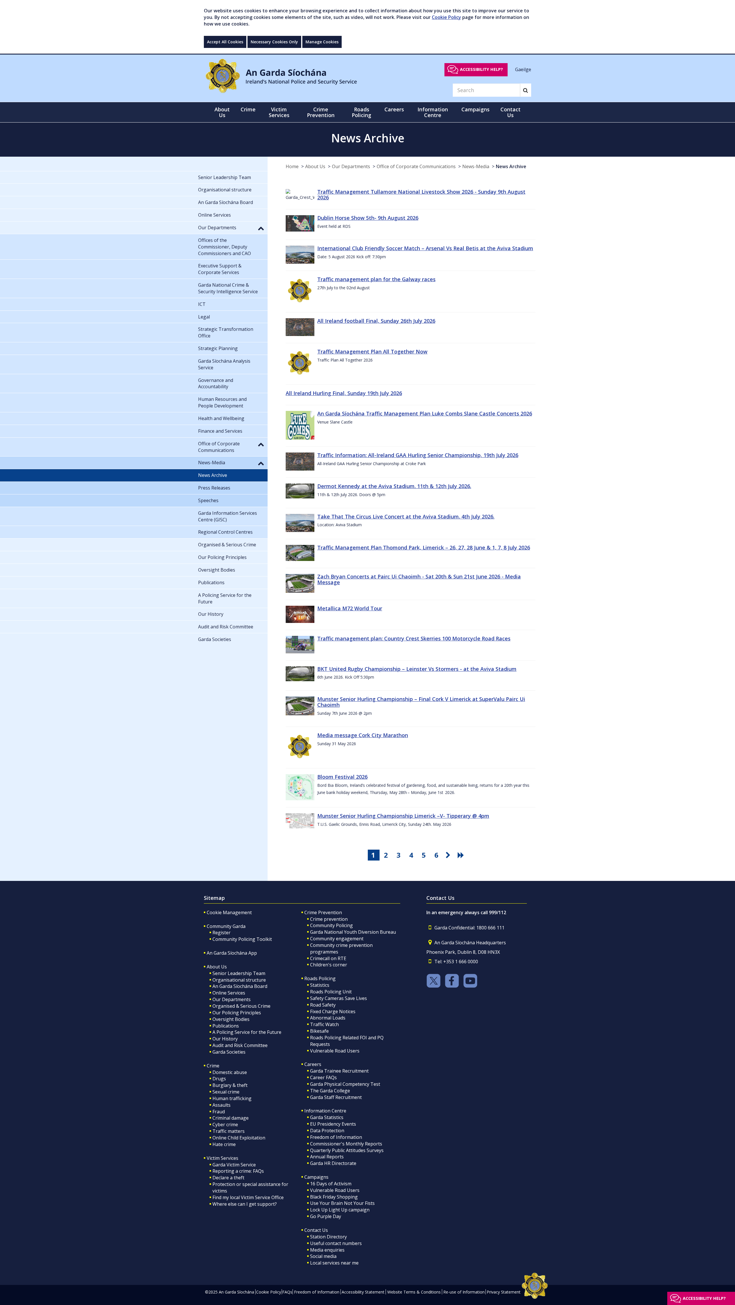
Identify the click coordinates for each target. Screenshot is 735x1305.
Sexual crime (225, 1092)
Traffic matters (228, 1131)
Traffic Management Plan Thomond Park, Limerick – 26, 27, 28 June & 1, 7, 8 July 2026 (423, 547)
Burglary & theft (229, 1085)
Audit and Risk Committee (240, 1045)
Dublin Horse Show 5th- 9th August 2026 (367, 217)
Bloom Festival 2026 (342, 776)
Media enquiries (327, 1250)
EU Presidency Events (333, 1124)
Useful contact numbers (336, 1243)
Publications (225, 1026)
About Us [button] (222, 112)
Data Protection (327, 1130)
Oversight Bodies (230, 1019)
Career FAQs (323, 1077)
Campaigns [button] (475, 109)
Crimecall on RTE (328, 958)
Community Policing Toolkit (242, 939)
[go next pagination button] (449, 855)
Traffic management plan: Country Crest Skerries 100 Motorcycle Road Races (413, 638)
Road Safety (323, 1005)
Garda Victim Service (234, 1165)
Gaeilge (523, 69)
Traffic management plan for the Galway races (376, 279)
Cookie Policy (446, 17)
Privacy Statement (504, 1292)
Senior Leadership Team (238, 973)
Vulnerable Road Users (334, 1051)
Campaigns (316, 1177)
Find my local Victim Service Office (248, 1197)
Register (221, 932)
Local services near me (334, 1263)
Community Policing (331, 925)
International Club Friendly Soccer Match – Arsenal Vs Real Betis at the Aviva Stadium (425, 248)
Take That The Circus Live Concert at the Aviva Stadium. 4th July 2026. (405, 516)
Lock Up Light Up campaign (340, 1210)
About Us (315, 166)
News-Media (475, 166)
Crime (213, 1066)
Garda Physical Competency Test (345, 1084)
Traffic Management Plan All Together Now (372, 351)
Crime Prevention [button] (320, 112)
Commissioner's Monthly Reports (346, 1144)
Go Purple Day (325, 1216)
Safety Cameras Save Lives (338, 998)
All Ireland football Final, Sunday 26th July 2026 (376, 320)
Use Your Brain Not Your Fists (342, 1203)
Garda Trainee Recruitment (339, 1071)
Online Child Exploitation (238, 1138)
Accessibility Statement (363, 1292)
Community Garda (226, 926)
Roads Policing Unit (331, 992)
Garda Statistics (326, 1117)
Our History (225, 1039)
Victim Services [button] (279, 112)
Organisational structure (239, 980)
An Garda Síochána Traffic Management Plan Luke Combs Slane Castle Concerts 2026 (424, 413)
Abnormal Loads (327, 1018)
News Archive (511, 166)
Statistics (319, 985)
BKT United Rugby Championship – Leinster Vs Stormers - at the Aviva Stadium (417, 668)
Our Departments (351, 166)
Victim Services (222, 1158)
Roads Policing (320, 978)
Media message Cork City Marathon (362, 735)
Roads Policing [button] (361, 112)
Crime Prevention (323, 912)
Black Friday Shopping (334, 1197)
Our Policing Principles (236, 1012)
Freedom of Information (336, 1137)
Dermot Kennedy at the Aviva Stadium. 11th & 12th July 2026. (394, 486)
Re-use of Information (464, 1292)
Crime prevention (329, 919)
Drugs (219, 1078)
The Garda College (330, 1091)
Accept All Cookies (225, 41)
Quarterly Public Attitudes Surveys (347, 1150)
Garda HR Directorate (333, 1163)
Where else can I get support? (244, 1204)
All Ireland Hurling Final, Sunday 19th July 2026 (344, 393)
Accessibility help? (481, 69)
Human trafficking (232, 1098)
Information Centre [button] (432, 112)
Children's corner (328, 965)
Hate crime (224, 1144)
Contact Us (316, 1230)
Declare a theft (228, 1177)
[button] (261, 228)
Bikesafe (319, 1031)
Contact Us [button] (510, 112)
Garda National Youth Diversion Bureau (353, 932)
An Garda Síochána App (232, 953)
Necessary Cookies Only (274, 41)
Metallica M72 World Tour (349, 608)
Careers (312, 1064)
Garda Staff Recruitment (336, 1097)
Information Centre (325, 1111)
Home (292, 166)
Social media (323, 1256)
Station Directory (328, 1237)
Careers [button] (394, 109)
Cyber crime (225, 1124)
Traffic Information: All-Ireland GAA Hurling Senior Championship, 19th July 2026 (417, 455)
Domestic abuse (229, 1072)
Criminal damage (230, 1118)
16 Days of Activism (330, 1183)
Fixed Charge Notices (332, 1011)
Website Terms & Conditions (414, 1292)
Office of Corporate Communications (416, 166)
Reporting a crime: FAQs (238, 1171)
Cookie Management (229, 912)
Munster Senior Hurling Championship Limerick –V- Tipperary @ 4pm (403, 815)
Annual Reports (327, 1156)
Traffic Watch (324, 1024)
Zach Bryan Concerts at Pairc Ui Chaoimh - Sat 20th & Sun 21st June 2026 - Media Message (419, 579)
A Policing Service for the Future (246, 1032)
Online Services (228, 993)
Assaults (221, 1105)
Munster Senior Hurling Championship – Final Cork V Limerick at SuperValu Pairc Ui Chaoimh (421, 702)
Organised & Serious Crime (241, 1006)
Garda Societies (228, 1052)
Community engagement (336, 938)
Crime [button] (248, 109)
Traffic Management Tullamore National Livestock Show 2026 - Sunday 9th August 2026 (421, 194)
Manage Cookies (322, 41)
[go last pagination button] (461, 855)
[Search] (525, 90)
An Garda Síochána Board (239, 986)
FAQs (287, 1292)
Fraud (218, 1111)
